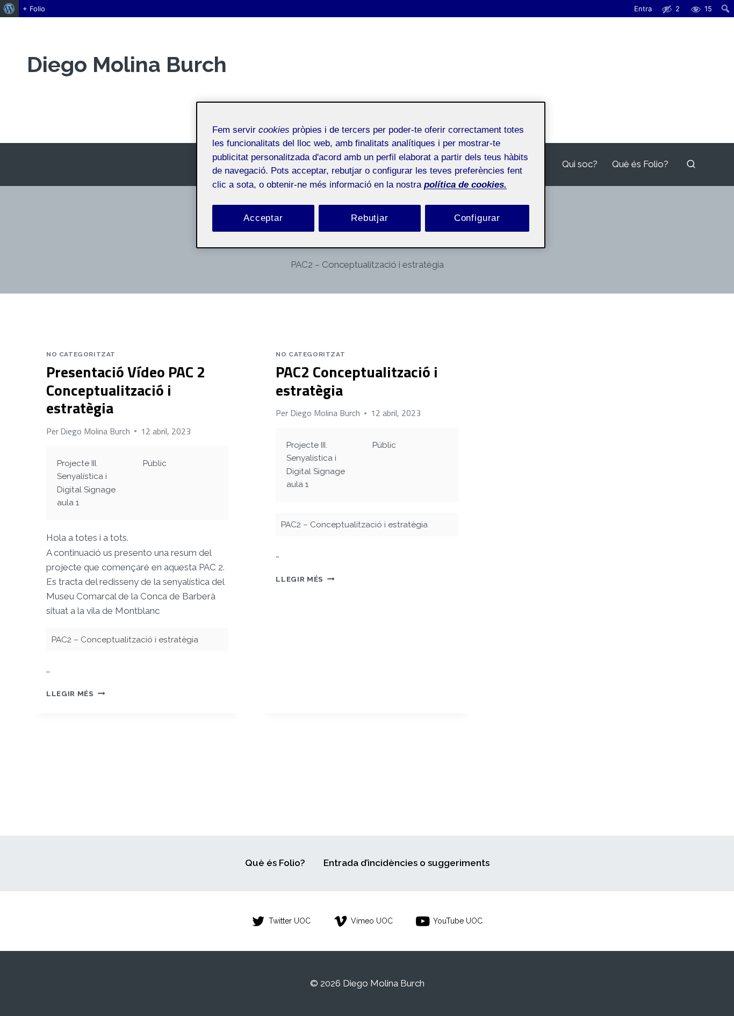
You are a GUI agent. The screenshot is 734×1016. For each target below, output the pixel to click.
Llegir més (75, 693)
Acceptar (263, 218)
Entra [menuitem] (643, 8)
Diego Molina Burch (95, 431)
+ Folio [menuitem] (34, 8)
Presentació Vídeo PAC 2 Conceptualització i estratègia (125, 389)
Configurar (477, 218)
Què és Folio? (640, 164)
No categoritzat (81, 354)
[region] (370, 175)
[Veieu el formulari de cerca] (691, 164)
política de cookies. (465, 185)
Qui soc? (580, 164)
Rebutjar (369, 218)
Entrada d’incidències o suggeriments (406, 862)
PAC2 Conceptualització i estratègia (357, 381)
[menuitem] (9, 8)
